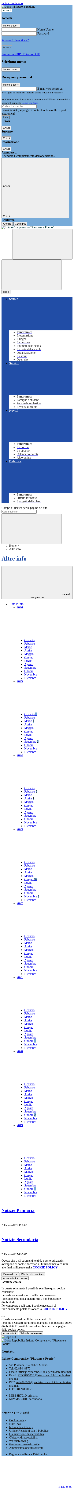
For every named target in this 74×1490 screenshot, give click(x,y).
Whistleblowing (18, 1441)
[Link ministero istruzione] (18, 6)
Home (13, 545)
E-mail (41, 88)
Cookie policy (17, 1420)
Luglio (28, 660)
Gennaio (29, 640)
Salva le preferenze (31, 1333)
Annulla (7, 223)
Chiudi (6, 127)
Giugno (28, 657)
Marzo (28, 647)
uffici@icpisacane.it (45, 1372)
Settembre (30, 667)
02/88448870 (22, 1368)
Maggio (29, 653)
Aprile (28, 650)
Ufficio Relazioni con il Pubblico (29, 1430)
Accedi (7, 10)
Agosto (28, 664)
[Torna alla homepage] (37, 227)
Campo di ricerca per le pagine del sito (24, 507)
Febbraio (29, 643)
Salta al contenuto (12, 3)
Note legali (15, 1423)
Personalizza (10, 1274)
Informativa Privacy (21, 1427)
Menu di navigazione (50, 596)
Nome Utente (45, 29)
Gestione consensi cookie (24, 1444)
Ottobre (28, 671)
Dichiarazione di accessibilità (26, 1434)
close (6, 291)
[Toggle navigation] (31, 274)
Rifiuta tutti (32, 1274)
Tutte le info (16, 604)
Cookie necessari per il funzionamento (25, 1319)
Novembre (30, 674)
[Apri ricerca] (42, 244)
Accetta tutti (15, 1278)
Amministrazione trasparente (26, 1447)
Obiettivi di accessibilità (23, 1437)
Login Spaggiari (30, 102)
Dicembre (30, 678)
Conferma (20, 223)
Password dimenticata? (15, 40)
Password (43, 33)
